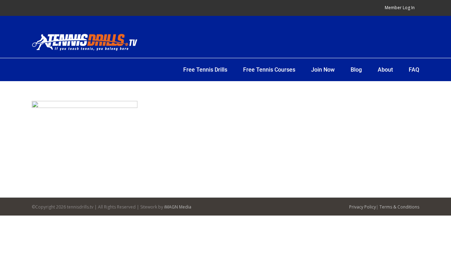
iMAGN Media (177, 207)
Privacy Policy (362, 207)
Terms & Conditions (399, 207)
